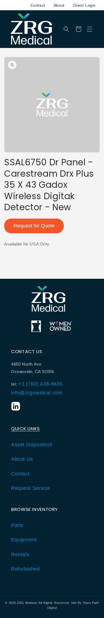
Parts (17, 525)
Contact (38, 5)
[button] (89, 29)
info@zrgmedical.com (36, 393)
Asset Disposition (31, 444)
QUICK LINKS (25, 428)
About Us (22, 459)
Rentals (20, 554)
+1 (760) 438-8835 (40, 384)
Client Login (84, 5)
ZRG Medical (27, 602)
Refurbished (25, 569)
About (59, 5)
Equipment (23, 540)
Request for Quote (34, 226)
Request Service (30, 488)
